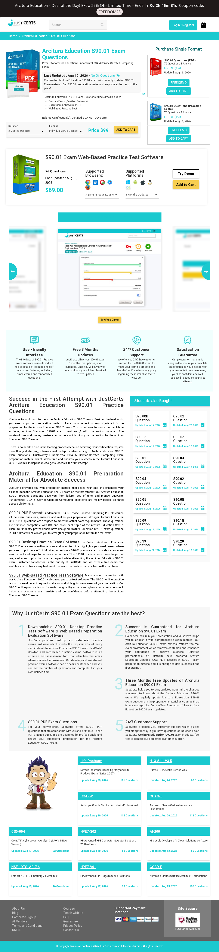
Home (13, 36)
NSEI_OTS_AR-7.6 (25, 867)
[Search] (102, 24)
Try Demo (186, 174)
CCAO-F (156, 796)
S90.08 (180, 501)
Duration (13, 126)
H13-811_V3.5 (161, 761)
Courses (69, 908)
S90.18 (180, 522)
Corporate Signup (24, 917)
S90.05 (142, 501)
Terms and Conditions (27, 925)
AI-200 (155, 831)
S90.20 (180, 543)
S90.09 (142, 522)
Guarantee (70, 921)
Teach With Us (73, 913)
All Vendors (20, 921)
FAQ (66, 917)
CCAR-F (156, 867)
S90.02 (180, 480)
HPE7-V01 (88, 867)
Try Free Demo (109, 319)
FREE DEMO (179, 82)
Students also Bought (153, 400)
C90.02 (180, 418)
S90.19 (142, 543)
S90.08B (142, 418)
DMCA (16, 930)
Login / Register (183, 25)
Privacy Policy (72, 925)
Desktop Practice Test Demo (109, 217)
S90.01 (142, 460)
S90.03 (180, 460)
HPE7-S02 (88, 831)
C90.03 (142, 439)
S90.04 (142, 480)
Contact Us (71, 930)
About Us (18, 908)
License (53, 126)
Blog (15, 913)
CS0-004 (18, 831)
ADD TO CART (178, 91)
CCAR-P (86, 796)
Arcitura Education (34, 36)
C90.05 (180, 439)
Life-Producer (91, 761)
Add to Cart (186, 184)
